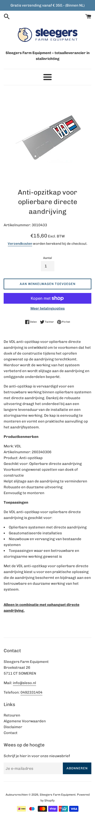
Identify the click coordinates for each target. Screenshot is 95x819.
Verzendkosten (20, 243)
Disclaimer (13, 727)
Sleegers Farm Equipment (58, 794)
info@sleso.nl (24, 683)
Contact (11, 733)
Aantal (47, 258)
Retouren (12, 715)
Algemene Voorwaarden (25, 721)
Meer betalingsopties (47, 308)
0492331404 (31, 692)
